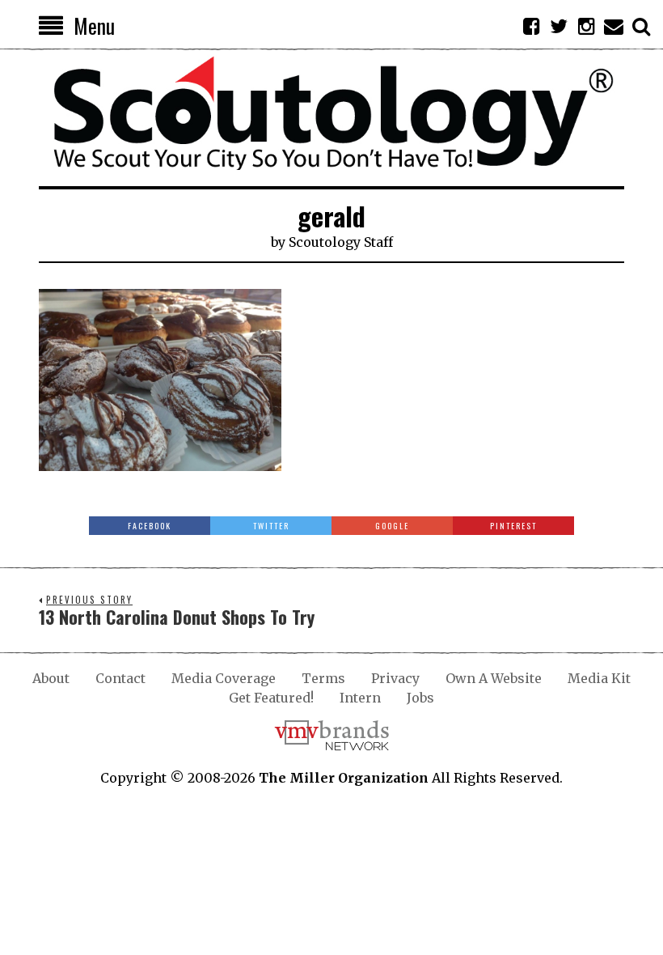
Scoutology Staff (341, 242)
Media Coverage (223, 678)
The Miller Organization (344, 778)
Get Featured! (271, 698)
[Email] (613, 26)
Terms (323, 678)
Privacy (395, 678)
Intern (360, 698)
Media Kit (599, 678)
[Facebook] (531, 26)
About (51, 678)
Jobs (420, 698)
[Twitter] (558, 26)
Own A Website (494, 678)
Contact (120, 678)
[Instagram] (586, 26)
